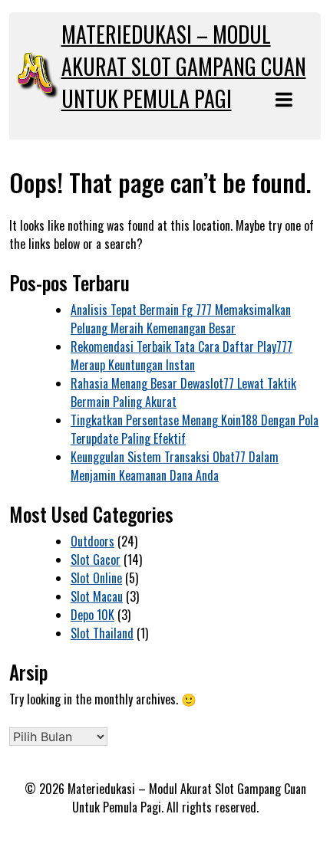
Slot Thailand (102, 633)
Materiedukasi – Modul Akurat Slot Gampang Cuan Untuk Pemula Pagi (183, 66)
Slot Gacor (95, 559)
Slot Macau (97, 596)
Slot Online (96, 578)
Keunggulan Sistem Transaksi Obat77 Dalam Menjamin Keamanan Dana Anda (175, 466)
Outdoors (92, 541)
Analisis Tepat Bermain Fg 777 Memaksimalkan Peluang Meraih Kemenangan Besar (181, 318)
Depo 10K (92, 615)
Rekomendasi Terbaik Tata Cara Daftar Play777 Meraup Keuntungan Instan (181, 355)
